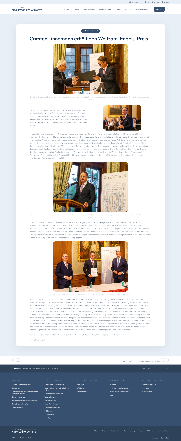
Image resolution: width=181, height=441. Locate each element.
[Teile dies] (149, 368)
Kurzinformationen (51, 404)
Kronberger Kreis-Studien (54, 394)
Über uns (113, 385)
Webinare (80, 388)
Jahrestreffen (82, 392)
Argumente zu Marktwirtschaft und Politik (57, 389)
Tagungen (80, 385)
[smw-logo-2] (27, 9)
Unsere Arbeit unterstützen (119, 392)
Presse (141, 431)
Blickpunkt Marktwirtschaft (54, 385)
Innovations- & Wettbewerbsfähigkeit (25, 400)
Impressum (154, 438)
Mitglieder (145, 388)
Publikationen (147, 392)
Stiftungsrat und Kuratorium (119, 388)
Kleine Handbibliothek (52, 407)
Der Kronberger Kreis (149, 385)
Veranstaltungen (130, 431)
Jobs (111, 395)
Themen (105, 431)
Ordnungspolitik (17, 407)
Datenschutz (165, 438)
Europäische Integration (20, 404)
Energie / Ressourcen (19, 397)
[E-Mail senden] (143, 368)
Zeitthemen (48, 411)
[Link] (141, 2)
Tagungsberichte (50, 397)
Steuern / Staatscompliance (21, 385)
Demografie (16, 388)
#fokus (96, 431)
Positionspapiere (50, 400)
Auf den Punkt (49, 414)
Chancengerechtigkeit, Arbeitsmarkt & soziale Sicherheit (25, 393)
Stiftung (150, 431)
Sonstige (47, 418)
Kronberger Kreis (162, 431)
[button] (70, 9)
